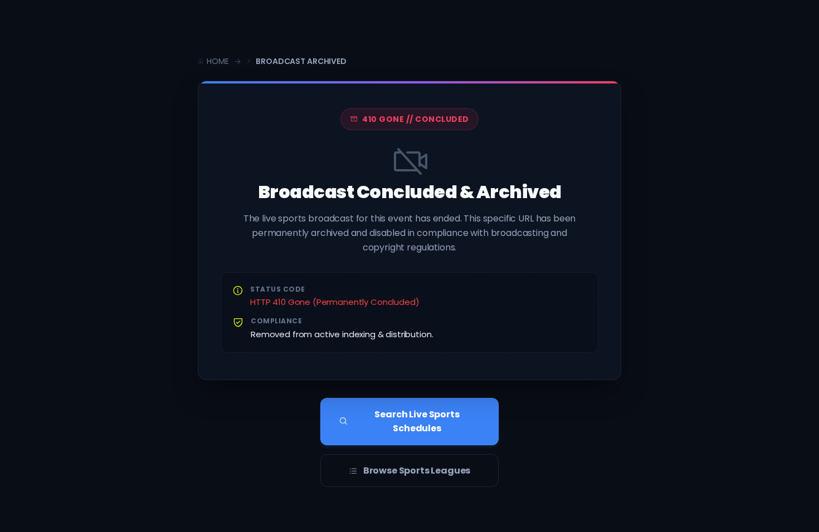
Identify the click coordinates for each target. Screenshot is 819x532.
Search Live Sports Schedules (416, 421)
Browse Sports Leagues (417, 470)
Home (217, 61)
